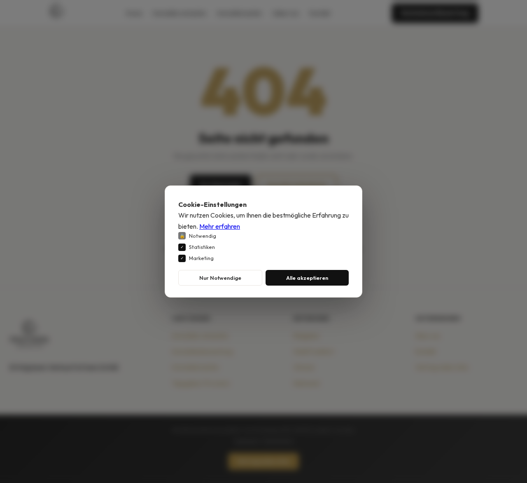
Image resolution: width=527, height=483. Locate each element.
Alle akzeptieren (307, 277)
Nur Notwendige (220, 277)
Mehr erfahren (219, 226)
